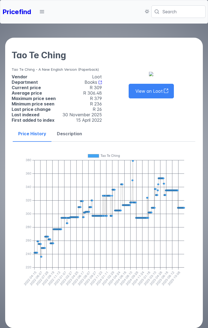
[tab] (32, 134)
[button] (42, 11)
